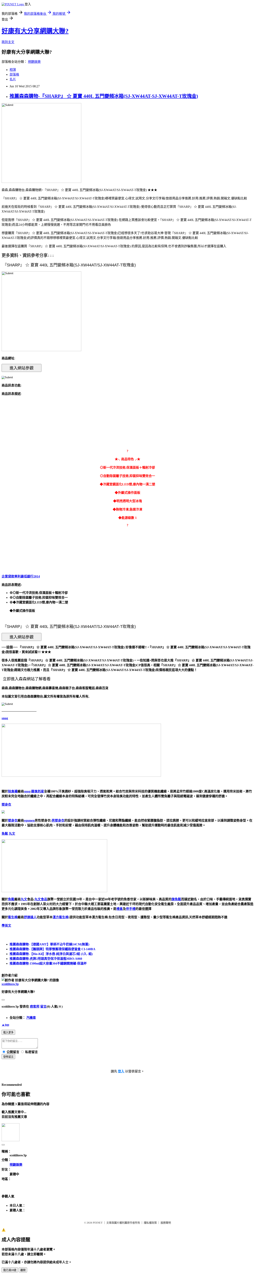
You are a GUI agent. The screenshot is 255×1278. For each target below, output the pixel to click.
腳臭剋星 (37, 791)
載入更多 (8, 1032)
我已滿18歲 (9, 1270)
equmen (29, 820)
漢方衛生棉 (61, 917)
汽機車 (31, 1017)
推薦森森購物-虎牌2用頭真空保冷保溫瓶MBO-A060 (46, 958)
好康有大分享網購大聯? (35, 30)
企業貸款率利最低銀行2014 (21, 576)
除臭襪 (13, 791)
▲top (5, 1024)
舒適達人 (30, 917)
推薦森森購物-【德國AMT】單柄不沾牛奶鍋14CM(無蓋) (49, 944)
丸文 (12, 833)
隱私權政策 (150, 1222)
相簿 (13, 69)
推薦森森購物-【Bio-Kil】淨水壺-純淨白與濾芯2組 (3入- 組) (51, 954)
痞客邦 (34, 1006)
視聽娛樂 (34, 61)
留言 (43, 1006)
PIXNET (98, 1222)
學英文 (6, 925)
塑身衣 (6, 804)
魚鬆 (5, 833)
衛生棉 (13, 917)
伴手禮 (130, 908)
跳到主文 (8, 42)
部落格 (14, 74)
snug (5, 718)
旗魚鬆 (176, 899)
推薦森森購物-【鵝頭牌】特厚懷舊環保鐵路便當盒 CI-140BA (52, 949)
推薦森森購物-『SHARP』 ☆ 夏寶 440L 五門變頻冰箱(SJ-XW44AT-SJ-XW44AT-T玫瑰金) (104, 96)
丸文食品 (40, 899)
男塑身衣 (58, 820)
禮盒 (119, 908)
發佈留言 (8, 1056)
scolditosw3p (10, 984)
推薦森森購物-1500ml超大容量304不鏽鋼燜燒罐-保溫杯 (48, 963)
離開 (23, 1270)
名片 (13, 79)
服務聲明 (166, 1222)
